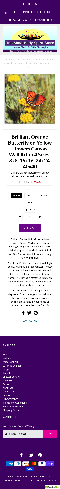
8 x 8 (30, 202)
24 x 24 (30, 195)
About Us (8, 387)
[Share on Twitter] (29, 313)
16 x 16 (43, 195)
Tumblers (8, 373)
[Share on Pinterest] (36, 313)
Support (7, 395)
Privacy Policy (10, 398)
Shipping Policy (11, 410)
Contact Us (9, 391)
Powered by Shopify (45, 480)
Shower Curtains (12, 376)
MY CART (43, 19)
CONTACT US (29, 320)
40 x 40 (16, 195)
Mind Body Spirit (34, 476)
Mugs (6, 369)
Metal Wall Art (10, 361)
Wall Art (7, 358)
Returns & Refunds (13, 406)
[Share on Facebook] (23, 313)
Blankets (7, 380)
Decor (6, 384)
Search (6, 354)
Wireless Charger (12, 365)
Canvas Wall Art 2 (24, 59)
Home (9, 59)
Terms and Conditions (15, 402)
